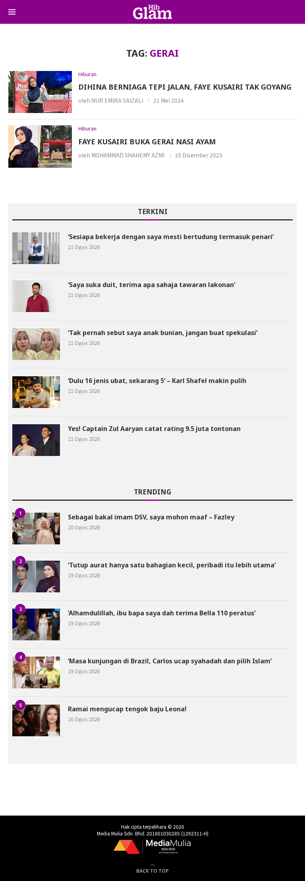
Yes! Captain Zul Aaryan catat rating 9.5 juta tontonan (154, 428)
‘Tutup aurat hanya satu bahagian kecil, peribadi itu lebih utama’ (172, 565)
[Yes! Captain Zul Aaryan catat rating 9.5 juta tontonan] (36, 440)
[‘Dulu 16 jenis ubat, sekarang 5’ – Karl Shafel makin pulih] (36, 392)
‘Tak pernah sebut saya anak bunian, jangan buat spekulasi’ (163, 332)
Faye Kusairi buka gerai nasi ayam (147, 141)
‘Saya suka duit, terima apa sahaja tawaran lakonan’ (151, 284)
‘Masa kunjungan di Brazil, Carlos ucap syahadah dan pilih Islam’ (170, 661)
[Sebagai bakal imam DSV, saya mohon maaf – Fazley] (36, 528)
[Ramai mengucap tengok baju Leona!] (36, 720)
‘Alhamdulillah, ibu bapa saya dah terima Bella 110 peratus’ (161, 613)
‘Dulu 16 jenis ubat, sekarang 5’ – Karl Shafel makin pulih (157, 380)
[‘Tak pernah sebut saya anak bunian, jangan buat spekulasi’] (36, 344)
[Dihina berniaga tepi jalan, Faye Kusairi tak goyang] (40, 92)
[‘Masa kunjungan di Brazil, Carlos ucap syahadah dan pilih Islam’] (36, 672)
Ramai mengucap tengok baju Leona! (127, 709)
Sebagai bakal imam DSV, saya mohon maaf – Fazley (151, 517)
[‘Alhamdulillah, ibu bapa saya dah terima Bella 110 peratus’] (36, 624)
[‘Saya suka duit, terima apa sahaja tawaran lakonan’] (36, 296)
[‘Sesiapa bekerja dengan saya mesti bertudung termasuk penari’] (36, 248)
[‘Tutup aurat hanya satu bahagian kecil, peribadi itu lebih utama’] (36, 576)
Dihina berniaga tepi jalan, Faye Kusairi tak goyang (184, 87)
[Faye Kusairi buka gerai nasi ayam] (40, 146)
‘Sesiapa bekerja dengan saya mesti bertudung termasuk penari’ (171, 236)
